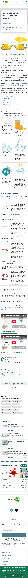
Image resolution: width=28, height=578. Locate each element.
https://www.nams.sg (11, 261)
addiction (16, 409)
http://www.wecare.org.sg (13, 286)
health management (6, 412)
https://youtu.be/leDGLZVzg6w (13, 352)
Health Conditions (10, 6)
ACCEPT (14, 575)
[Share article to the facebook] (22, 384)
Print (15, 387)
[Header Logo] (4, 2)
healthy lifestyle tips (6, 409)
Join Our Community (7, 555)
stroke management (6, 401)
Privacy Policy (18, 540)
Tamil (23, 54)
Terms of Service (9, 544)
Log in (19, 2)
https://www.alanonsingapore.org (14, 236)
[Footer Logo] (14, 501)
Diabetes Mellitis (7, 98)
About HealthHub (6, 552)
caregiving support (17, 401)
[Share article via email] (14, 384)
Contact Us (4, 564)
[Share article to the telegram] (18, 384)
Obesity (5, 100)
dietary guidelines (6, 406)
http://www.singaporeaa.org (13, 214)
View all (23, 465)
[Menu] (26, 2)
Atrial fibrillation (7, 102)
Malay (17, 54)
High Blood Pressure (8, 96)
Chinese (13, 54)
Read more (10, 430)
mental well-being (16, 406)
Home (2, 6)
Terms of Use (11, 539)
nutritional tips (16, 404)
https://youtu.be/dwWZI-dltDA (9, 333)
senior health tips (6, 404)
